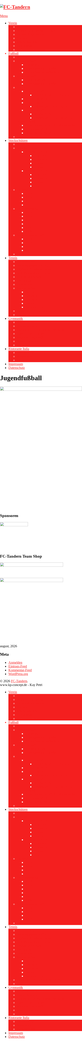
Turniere (22, 189)
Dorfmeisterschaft (28, 208)
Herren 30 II (33, 299)
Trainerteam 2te (35, 80)
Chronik (22, 38)
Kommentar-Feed (20, 670)
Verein (12, 23)
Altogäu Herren (27, 148)
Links (20, 254)
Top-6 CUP (24, 87)
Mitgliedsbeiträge (28, 42)
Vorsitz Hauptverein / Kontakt (37, 30)
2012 (28, 197)
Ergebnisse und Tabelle (40, 68)
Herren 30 (32, 296)
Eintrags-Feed (17, 666)
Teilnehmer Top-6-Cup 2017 (53, 106)
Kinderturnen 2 (27, 326)
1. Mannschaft (26, 61)
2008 (28, 231)
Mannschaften (26, 288)
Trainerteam (33, 64)
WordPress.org (18, 674)
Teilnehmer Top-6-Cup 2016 (53, 118)
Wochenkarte (25, 352)
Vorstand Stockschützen (33, 144)
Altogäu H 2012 (36, 171)
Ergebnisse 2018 (36, 129)
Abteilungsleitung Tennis (33, 273)
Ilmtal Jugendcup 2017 (40, 133)
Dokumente (24, 46)
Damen (30, 303)
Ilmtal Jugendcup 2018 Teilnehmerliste (51, 125)
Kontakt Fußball (27, 136)
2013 (28, 193)
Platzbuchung (26, 261)
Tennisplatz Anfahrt (30, 277)
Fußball (13, 53)
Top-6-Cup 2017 (36, 102)
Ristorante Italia (18, 349)
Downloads (24, 284)
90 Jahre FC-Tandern (31, 27)
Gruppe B (40, 159)
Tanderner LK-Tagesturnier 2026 (39, 311)
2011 (28, 201)
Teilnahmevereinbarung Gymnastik (40, 345)
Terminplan (24, 280)
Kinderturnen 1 (27, 322)
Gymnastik (15, 318)
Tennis (12, 258)
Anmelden (15, 662)
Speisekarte (24, 356)
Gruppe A (40, 155)
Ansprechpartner (28, 341)
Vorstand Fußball (28, 57)
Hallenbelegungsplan (31, 49)
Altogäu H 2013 (36, 152)
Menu (4, 16)
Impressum (15, 364)
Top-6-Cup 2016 (36, 110)
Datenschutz (16, 367)
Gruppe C (40, 163)
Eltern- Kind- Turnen (31, 333)
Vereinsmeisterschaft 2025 (34, 265)
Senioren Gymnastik (30, 337)
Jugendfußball (26, 121)
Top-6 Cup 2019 (36, 91)
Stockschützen (18, 140)
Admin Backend (28, 314)
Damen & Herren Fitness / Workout (40, 330)
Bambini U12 (34, 307)
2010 (28, 205)
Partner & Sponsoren (31, 34)
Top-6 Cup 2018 (36, 99)
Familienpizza (26, 360)
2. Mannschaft (26, 76)
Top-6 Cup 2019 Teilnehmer (52, 95)
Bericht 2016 (42, 114)
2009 (28, 227)
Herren (29, 292)
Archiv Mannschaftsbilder (42, 72)
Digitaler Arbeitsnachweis (34, 269)
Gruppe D (40, 167)
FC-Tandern (19, 681)
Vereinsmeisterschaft (30, 235)
